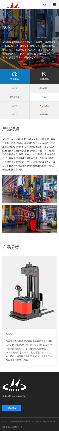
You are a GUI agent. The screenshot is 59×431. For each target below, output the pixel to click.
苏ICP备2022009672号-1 (12, 427)
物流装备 (14, 79)
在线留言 (11, 408)
